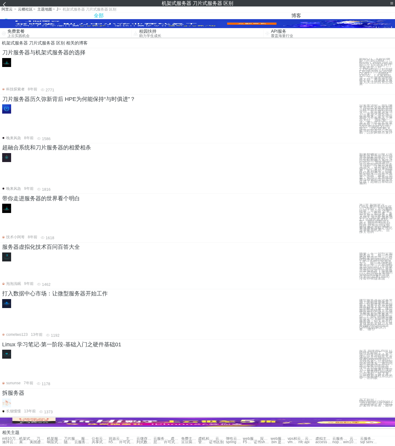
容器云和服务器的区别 (117, 438)
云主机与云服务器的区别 (355, 438)
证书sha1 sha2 (262, 442)
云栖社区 (25, 9)
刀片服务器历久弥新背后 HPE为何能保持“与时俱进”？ (68, 99)
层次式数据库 (158, 442)
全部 (99, 15)
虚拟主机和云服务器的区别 (323, 438)
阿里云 (7, 9)
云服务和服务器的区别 (161, 438)
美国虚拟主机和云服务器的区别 (38, 442)
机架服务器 (55, 438)
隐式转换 (69, 442)
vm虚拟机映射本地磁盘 (293, 442)
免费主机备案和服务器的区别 (189, 438)
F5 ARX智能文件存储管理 (248, 442)
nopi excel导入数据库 (337, 442)
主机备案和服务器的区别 (131, 438)
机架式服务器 (27, 438)
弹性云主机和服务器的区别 (234, 438)
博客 (296, 15)
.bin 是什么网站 (279, 442)
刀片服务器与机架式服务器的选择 (43, 52)
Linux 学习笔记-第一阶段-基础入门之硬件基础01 (61, 344)
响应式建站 (55, 442)
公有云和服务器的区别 (100, 438)
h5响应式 (114, 442)
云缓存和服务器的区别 (144, 438)
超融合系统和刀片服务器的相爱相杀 (46, 147)
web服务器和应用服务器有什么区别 (279, 438)
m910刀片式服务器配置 (10, 438)
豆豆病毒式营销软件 (189, 442)
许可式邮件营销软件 (127, 442)
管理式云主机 (203, 442)
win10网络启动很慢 (351, 442)
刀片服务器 (41, 438)
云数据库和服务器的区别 (220, 438)
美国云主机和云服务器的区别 (24, 442)
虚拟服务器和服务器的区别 (176, 438)
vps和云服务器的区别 (296, 438)
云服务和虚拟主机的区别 (340, 438)
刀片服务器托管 (72, 438)
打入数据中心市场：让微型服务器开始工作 (55, 293)
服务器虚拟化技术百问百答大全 (41, 247)
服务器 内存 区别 (86, 438)
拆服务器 (13, 393)
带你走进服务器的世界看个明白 (41, 198)
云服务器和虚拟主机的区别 (310, 438)
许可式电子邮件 (172, 442)
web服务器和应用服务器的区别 (251, 438)
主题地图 (44, 9)
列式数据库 (144, 442)
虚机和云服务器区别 (206, 438)
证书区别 (216, 442)
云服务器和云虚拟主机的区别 (82, 442)
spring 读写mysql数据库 (234, 442)
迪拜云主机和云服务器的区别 (10, 442)
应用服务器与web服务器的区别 (265, 438)
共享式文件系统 (100, 442)
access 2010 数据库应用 (323, 442)
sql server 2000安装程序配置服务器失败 (368, 442)
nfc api (304, 442)
